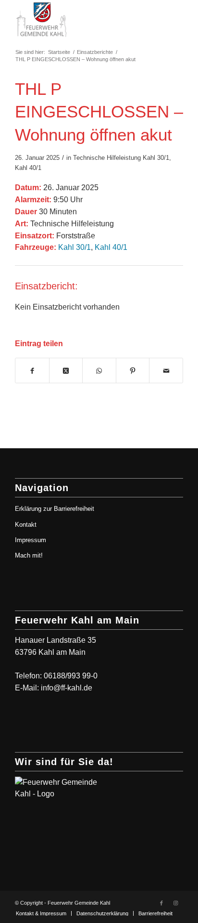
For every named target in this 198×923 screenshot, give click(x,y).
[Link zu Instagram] (176, 903)
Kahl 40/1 (28, 167)
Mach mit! (29, 555)
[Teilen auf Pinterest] (132, 370)
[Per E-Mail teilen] (166, 370)
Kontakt (26, 524)
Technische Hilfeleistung (107, 157)
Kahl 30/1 (156, 157)
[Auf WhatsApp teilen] (99, 370)
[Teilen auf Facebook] (32, 370)
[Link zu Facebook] (161, 903)
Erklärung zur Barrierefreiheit (54, 508)
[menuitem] (41, 913)
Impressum (30, 540)
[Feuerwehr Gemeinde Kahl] (82, 19)
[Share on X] (66, 370)
